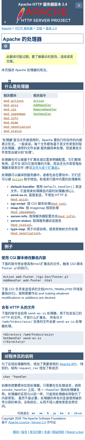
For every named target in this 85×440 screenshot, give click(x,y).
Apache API (68, 364)
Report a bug (75, 432)
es (41, 413)
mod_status (13, 131)
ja (54, 413)
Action (38, 101)
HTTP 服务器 (24, 28)
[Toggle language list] (6, 46)
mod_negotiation (17, 127)
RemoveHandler (45, 109)
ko (61, 413)
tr (69, 413)
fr (48, 413)
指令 (24, 432)
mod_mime (11, 122)
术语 (47, 432)
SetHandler (42, 114)
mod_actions (14, 101)
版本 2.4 (51, 28)
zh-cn (78, 413)
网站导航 (58, 432)
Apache (7, 28)
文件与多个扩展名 (45, 167)
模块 (16, 432)
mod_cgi (10, 109)
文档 (39, 28)
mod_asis (11, 105)
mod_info (11, 118)
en (33, 413)
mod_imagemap (14, 114)
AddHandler (42, 105)
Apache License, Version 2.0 (27, 422)
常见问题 (35, 432)
